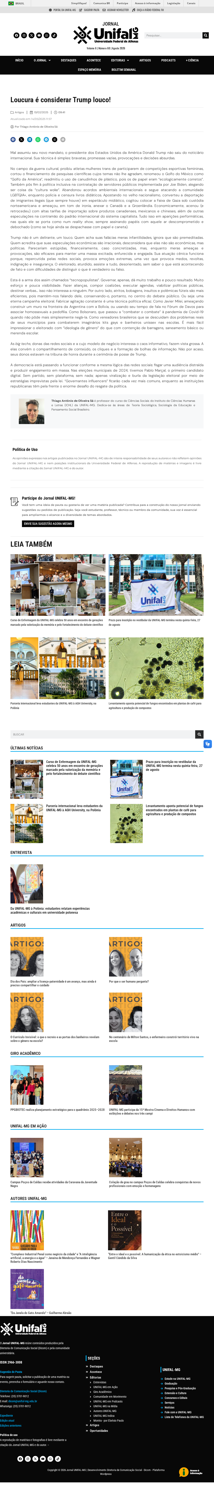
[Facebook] (16, 35)
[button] (42, 60)
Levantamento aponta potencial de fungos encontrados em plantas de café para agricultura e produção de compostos (174, 810)
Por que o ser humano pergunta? (129, 981)
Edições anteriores (10, 1425)
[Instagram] (24, 35)
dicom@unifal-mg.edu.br (22, 1401)
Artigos (19, 112)
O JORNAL (40, 60)
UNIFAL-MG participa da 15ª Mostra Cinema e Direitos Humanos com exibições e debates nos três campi (152, 1111)
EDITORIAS (118, 60)
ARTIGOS (145, 60)
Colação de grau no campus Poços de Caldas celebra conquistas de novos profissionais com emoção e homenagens (155, 1184)
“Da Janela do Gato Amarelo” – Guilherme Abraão (40, 1313)
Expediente (6, 1415)
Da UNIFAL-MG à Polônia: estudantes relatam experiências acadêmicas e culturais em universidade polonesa (50, 910)
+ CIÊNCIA (192, 60)
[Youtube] (39, 35)
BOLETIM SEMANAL (124, 70)
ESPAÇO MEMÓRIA (89, 70)
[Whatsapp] (47, 35)
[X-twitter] (31, 35)
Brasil (19, 3)
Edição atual (7, 1420)
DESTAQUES (68, 60)
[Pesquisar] (206, 35)
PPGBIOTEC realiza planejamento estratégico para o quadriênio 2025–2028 (57, 1110)
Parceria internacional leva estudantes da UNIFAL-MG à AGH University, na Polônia (74, 808)
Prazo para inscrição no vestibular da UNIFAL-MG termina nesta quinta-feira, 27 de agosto (174, 766)
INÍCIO (19, 60)
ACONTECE (94, 60)
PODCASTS (168, 60)
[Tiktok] (54, 35)
